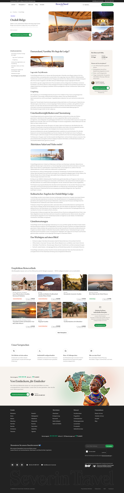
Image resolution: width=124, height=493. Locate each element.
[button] (13, 4)
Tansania (12, 431)
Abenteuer (55, 413)
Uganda (33, 431)
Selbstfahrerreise (78, 429)
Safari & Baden (56, 421)
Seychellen (34, 426)
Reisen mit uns (99, 413)
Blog (96, 421)
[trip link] (24, 287)
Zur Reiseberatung (107, 4)
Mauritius (12, 421)
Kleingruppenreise (79, 421)
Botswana (13, 413)
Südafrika (34, 429)
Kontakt (97, 418)
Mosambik (34, 421)
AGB (104, 488)
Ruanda (33, 423)
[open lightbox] (70, 26)
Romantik (55, 418)
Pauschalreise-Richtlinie (86, 488)
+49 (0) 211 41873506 (100, 83)
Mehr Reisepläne (62, 332)
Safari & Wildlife (57, 423)
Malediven (34, 418)
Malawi (12, 418)
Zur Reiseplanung (100, 325)
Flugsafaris (77, 416)
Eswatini (33, 413)
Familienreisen (78, 413)
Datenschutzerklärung (106, 455)
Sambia (12, 426)
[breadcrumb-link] (10, 12)
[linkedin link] (22, 465)
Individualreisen (78, 418)
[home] (62, 4)
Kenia (11, 416)
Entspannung (56, 416)
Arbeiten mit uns (99, 416)
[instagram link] (17, 465)
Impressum (111, 488)
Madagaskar (34, 416)
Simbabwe (13, 429)
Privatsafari (77, 426)
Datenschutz (98, 488)
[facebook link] (12, 465)
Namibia (12, 423)
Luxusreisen (77, 423)
